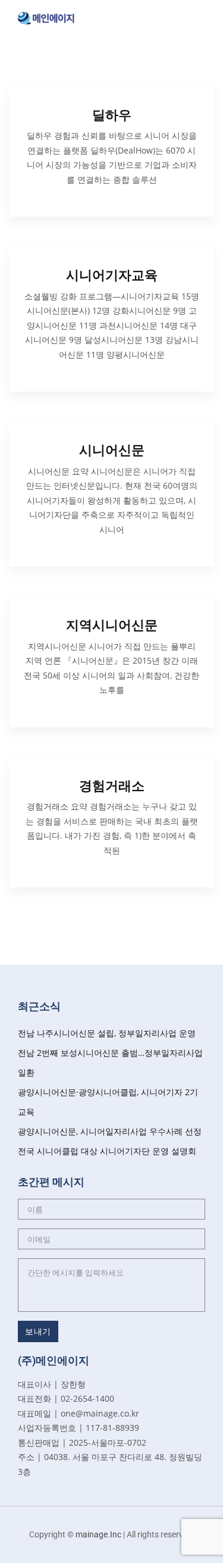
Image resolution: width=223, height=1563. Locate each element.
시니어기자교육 (112, 275)
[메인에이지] (46, 16)
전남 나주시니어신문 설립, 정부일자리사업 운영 (107, 1033)
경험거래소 (112, 786)
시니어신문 (112, 450)
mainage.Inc (98, 1534)
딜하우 (111, 115)
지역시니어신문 (112, 625)
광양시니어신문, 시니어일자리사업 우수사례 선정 (110, 1131)
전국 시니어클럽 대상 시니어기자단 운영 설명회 (107, 1150)
